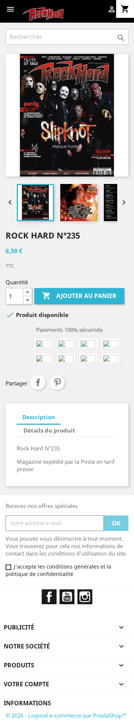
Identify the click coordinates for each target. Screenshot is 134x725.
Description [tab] (38, 417)
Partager (38, 382)
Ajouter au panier (79, 295)
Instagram (84, 596)
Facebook (49, 596)
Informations (27, 703)
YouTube (67, 596)
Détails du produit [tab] (49, 430)
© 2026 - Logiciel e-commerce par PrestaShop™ (66, 715)
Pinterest (57, 382)
